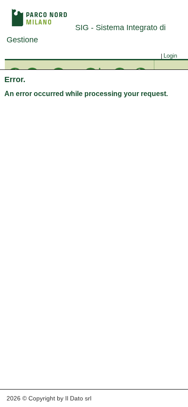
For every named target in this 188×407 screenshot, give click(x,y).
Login (170, 55)
